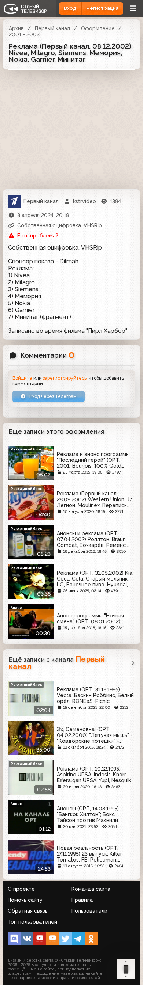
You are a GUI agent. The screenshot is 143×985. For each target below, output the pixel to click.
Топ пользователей (32, 922)
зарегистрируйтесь (65, 378)
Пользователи (89, 911)
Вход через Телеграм (52, 396)
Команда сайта (91, 889)
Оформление (98, 28)
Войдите (22, 378)
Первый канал (52, 28)
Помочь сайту (25, 900)
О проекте (21, 889)
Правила (82, 900)
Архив (16, 28)
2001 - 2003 (24, 34)
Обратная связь (28, 911)
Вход (70, 8)
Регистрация (102, 8)
